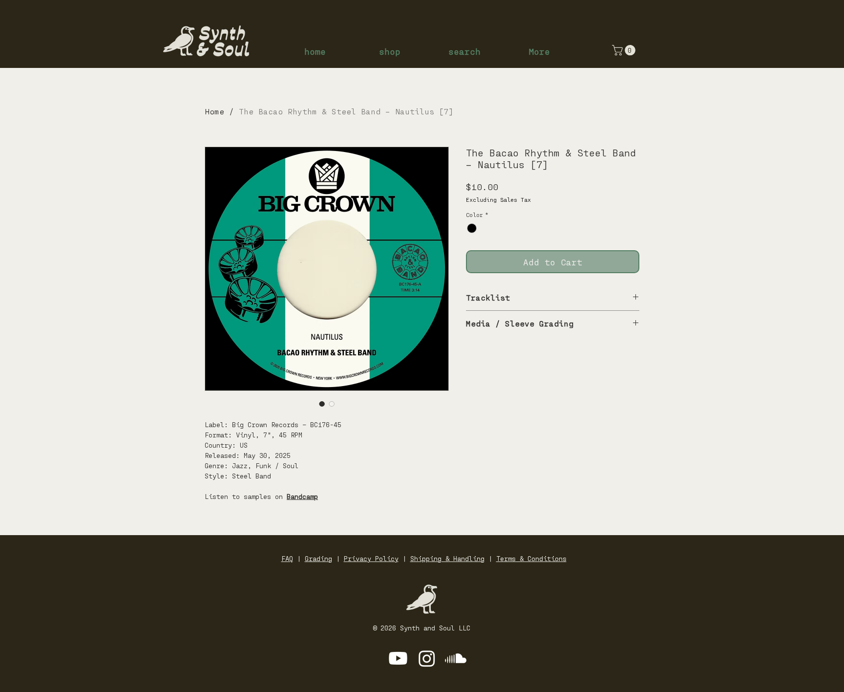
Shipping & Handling (447, 558)
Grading (318, 558)
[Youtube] (398, 658)
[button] (625, 50)
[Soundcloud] (455, 658)
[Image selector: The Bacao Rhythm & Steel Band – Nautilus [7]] (322, 404)
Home (214, 111)
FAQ (287, 558)
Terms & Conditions (531, 558)
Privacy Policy (371, 558)
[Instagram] (427, 658)
